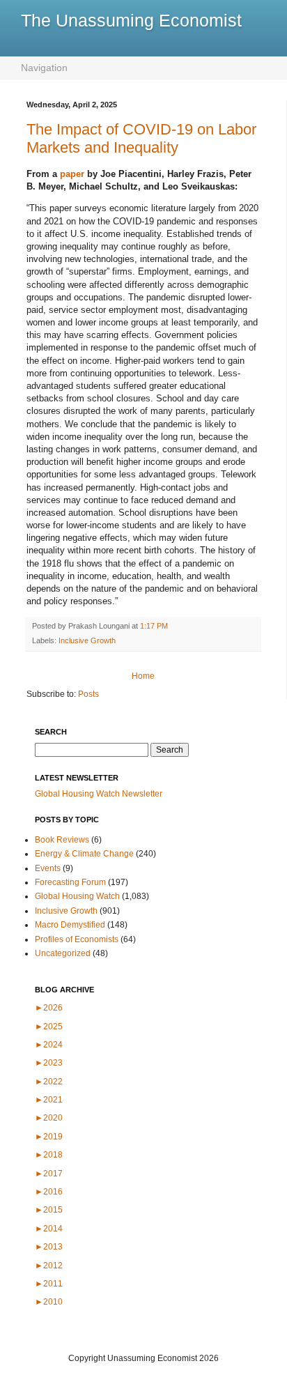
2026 (49, 1008)
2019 (49, 1137)
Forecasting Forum (70, 882)
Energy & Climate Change (84, 854)
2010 (49, 1302)
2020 (49, 1118)
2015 (49, 1210)
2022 (49, 1081)
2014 (49, 1229)
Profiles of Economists (76, 939)
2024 (49, 1045)
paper (72, 174)
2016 (49, 1192)
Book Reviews (62, 840)
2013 (49, 1247)
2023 (49, 1063)
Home (143, 676)
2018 (49, 1155)
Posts (88, 694)
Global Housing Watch (77, 896)
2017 (49, 1173)
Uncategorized (63, 953)
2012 (49, 1265)
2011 (49, 1284)
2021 (49, 1100)
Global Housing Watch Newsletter (98, 794)
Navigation (44, 67)
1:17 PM (154, 626)
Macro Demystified (70, 925)
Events (48, 868)
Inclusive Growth (87, 640)
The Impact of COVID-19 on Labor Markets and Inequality (141, 138)
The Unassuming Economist (131, 20)
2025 (49, 1026)
